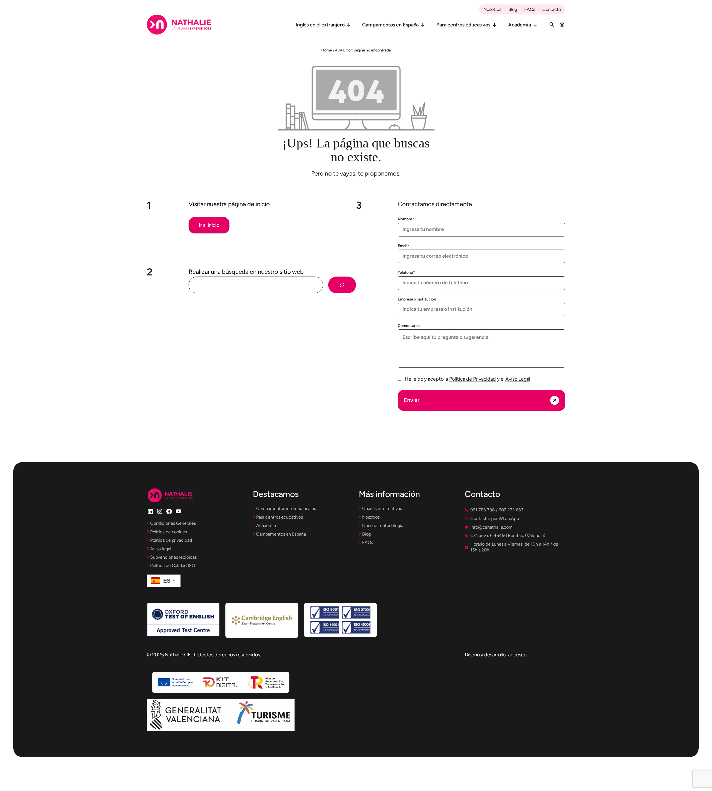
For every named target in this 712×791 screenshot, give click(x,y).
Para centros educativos (463, 25)
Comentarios (409, 325)
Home (326, 50)
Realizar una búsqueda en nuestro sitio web (246, 271)
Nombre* (406, 219)
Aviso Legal (517, 379)
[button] (209, 225)
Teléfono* (406, 272)
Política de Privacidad (472, 379)
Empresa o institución (417, 299)
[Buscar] (342, 285)
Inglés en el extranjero (320, 25)
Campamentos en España (390, 25)
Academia (519, 25)
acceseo (517, 655)
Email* (403, 245)
